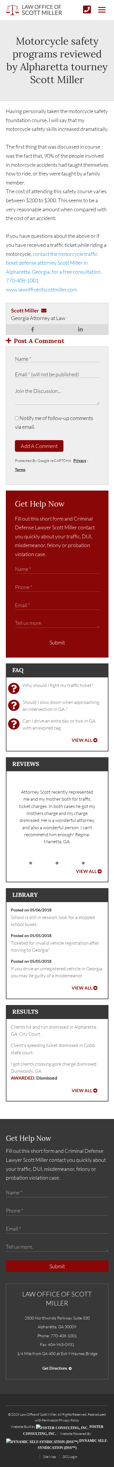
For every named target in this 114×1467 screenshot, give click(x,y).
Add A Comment (39, 446)
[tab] (30, 863)
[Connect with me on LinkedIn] (80, 329)
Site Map (49, 1456)
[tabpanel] (57, 816)
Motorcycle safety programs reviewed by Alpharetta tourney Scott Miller (57, 60)
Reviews (25, 763)
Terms (20, 469)
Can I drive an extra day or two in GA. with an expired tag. (59, 724)
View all (82, 740)
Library (25, 894)
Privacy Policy (69, 1420)
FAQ (17, 670)
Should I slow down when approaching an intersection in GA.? (61, 705)
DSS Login (70, 1456)
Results (25, 1011)
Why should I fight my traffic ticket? (58, 685)
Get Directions (54, 1368)
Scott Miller (25, 310)
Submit (57, 642)
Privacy (79, 460)
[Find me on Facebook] (32, 329)
